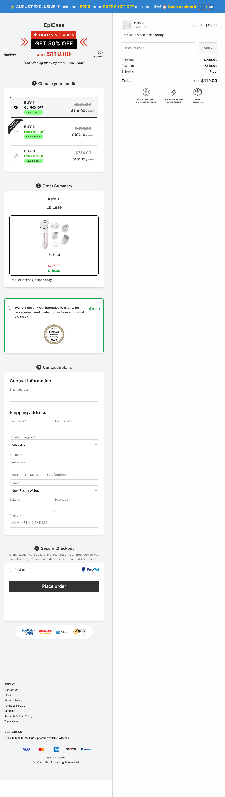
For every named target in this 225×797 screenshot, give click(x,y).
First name (18, 421)
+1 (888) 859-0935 (16, 738)
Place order (54, 586)
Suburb (16, 499)
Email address (20, 389)
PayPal (19, 570)
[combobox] (54, 444)
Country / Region (22, 437)
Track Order (11, 721)
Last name (63, 421)
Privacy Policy (13, 700)
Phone (15, 515)
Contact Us (11, 689)
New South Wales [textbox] (25, 491)
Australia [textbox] (18, 444)
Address (17, 454)
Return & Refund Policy (18, 716)
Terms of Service (14, 705)
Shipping (9, 710)
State (14, 483)
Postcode (63, 499)
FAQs (7, 695)
